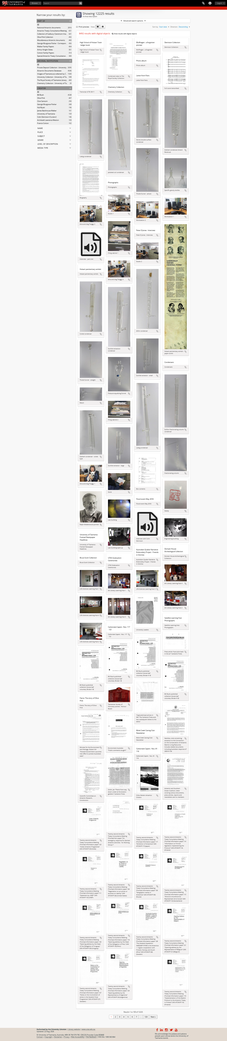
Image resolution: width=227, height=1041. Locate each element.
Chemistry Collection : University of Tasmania (54, 83)
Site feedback (91, 1037)
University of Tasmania (46, 114)
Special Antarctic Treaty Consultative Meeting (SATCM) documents (63, 56)
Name (40, 128)
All (38, 24)
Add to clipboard (100, 50)
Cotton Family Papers (45, 53)
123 (146, 1017)
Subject (41, 136)
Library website (74, 1029)
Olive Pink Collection (45, 37)
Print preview (83, 27)
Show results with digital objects (125, 34)
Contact (40, 1037)
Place (40, 132)
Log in (219, 3)
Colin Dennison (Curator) (46, 117)
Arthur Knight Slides (45, 49)
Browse (35, 3)
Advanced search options (133, 21)
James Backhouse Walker (46, 110)
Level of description (47, 143)
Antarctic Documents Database (49, 71)
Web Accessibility (77, 1037)
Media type (42, 147)
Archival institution (47, 60)
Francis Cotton (43, 123)
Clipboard (203, 3)
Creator (41, 88)
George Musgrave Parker (46, 104)
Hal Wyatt (41, 107)
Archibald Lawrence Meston (48, 120)
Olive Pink (41, 98)
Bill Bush (40, 95)
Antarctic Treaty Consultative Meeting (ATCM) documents (59, 31)
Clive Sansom (42, 101)
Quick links (210, 3)
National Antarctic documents (49, 27)
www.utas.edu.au (88, 1029)
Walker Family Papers (45, 46)
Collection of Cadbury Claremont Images (53, 34)
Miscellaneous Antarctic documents (51, 40)
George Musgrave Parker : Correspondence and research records (62, 43)
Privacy (66, 1037)
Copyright (48, 1037)
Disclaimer (58, 1037)
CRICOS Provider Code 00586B (92, 1035)
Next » (153, 1017)
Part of (41, 20)
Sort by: (155, 27)
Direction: (174, 27)
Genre (40, 140)
